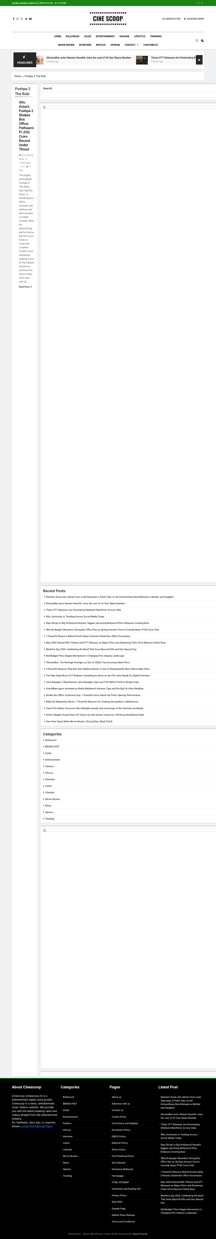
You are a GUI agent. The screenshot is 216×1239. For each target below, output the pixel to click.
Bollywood (72, 36)
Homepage (117, 1175)
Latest (48, 786)
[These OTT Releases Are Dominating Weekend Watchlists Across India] (113, 62)
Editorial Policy (120, 1143)
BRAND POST (52, 746)
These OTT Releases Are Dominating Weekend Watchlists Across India (163, 57)
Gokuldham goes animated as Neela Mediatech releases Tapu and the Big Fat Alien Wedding (94, 688)
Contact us (117, 1110)
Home (57, 36)
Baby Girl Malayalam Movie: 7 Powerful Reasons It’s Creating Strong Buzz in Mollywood (92, 701)
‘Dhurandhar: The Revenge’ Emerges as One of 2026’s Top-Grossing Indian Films (88, 662)
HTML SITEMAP (120, 1182)
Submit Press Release (123, 1215)
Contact (130, 45)
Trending (156, 36)
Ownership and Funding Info (126, 1188)
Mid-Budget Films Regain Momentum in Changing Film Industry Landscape (85, 655)
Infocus (101, 45)
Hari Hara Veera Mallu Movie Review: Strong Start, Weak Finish (79, 721)
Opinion (115, 45)
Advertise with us (121, 1103)
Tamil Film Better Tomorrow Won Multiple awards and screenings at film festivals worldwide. (95, 708)
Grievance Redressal (122, 1169)
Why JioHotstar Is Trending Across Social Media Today (161, 3)
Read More (24, 286)
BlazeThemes (140, 1234)
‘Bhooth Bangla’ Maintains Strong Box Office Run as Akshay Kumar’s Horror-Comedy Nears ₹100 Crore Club (102, 629)
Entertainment (105, 36)
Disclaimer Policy (121, 1130)
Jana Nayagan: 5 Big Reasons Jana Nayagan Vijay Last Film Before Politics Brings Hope (92, 682)
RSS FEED (117, 1202)
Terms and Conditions (123, 1221)
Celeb (87, 36)
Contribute (150, 45)
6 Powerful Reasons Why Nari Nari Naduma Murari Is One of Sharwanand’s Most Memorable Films (98, 669)
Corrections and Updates (125, 1123)
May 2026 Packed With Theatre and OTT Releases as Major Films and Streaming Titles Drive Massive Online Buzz (106, 642)
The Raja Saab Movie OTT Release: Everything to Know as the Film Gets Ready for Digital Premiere (98, 675)
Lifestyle (139, 36)
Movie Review (66, 45)
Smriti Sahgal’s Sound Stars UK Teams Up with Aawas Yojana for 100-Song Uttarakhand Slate (95, 714)
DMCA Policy (119, 1136)
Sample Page (119, 1208)
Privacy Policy (119, 1195)
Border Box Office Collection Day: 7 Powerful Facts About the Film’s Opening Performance (93, 695)
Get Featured (118, 1162)
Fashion (124, 36)
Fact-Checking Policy (123, 1156)
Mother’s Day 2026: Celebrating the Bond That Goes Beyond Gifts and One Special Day (91, 649)
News (48, 805)
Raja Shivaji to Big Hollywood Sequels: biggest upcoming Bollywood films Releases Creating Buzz (97, 623)
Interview (85, 45)
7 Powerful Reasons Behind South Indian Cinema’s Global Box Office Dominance (88, 636)
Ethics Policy (119, 1149)
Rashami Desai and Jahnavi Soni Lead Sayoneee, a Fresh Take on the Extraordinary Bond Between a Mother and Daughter (110, 597)
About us (116, 1097)
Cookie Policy (119, 1116)
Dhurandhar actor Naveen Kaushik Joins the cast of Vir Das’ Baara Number (60, 57)
